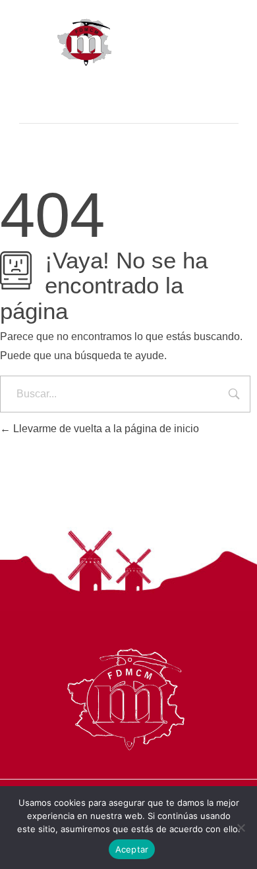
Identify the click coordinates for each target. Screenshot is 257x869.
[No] (240, 827)
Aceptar (132, 849)
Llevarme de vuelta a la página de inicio (105, 428)
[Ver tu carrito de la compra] (128, 113)
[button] (129, 86)
